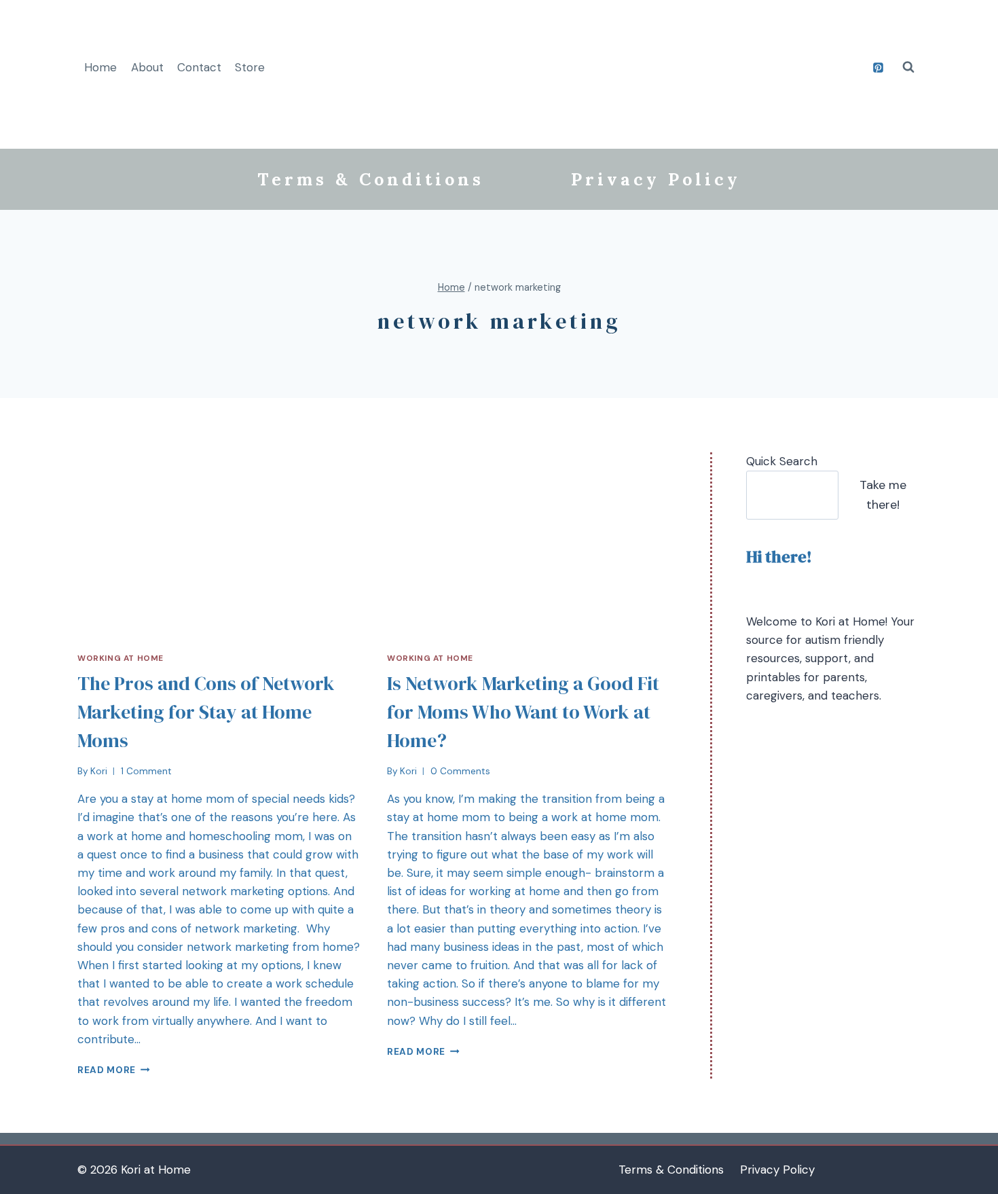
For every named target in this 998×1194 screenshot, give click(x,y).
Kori (98, 771)
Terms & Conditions (370, 179)
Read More (106, 1070)
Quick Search (781, 461)
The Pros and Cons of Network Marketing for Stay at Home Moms (206, 711)
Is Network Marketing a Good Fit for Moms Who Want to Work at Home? (523, 711)
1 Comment (146, 771)
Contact (199, 67)
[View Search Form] (908, 67)
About (147, 67)
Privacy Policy (656, 179)
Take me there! (883, 495)
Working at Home (120, 658)
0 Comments (460, 771)
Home (100, 67)
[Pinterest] (877, 67)
